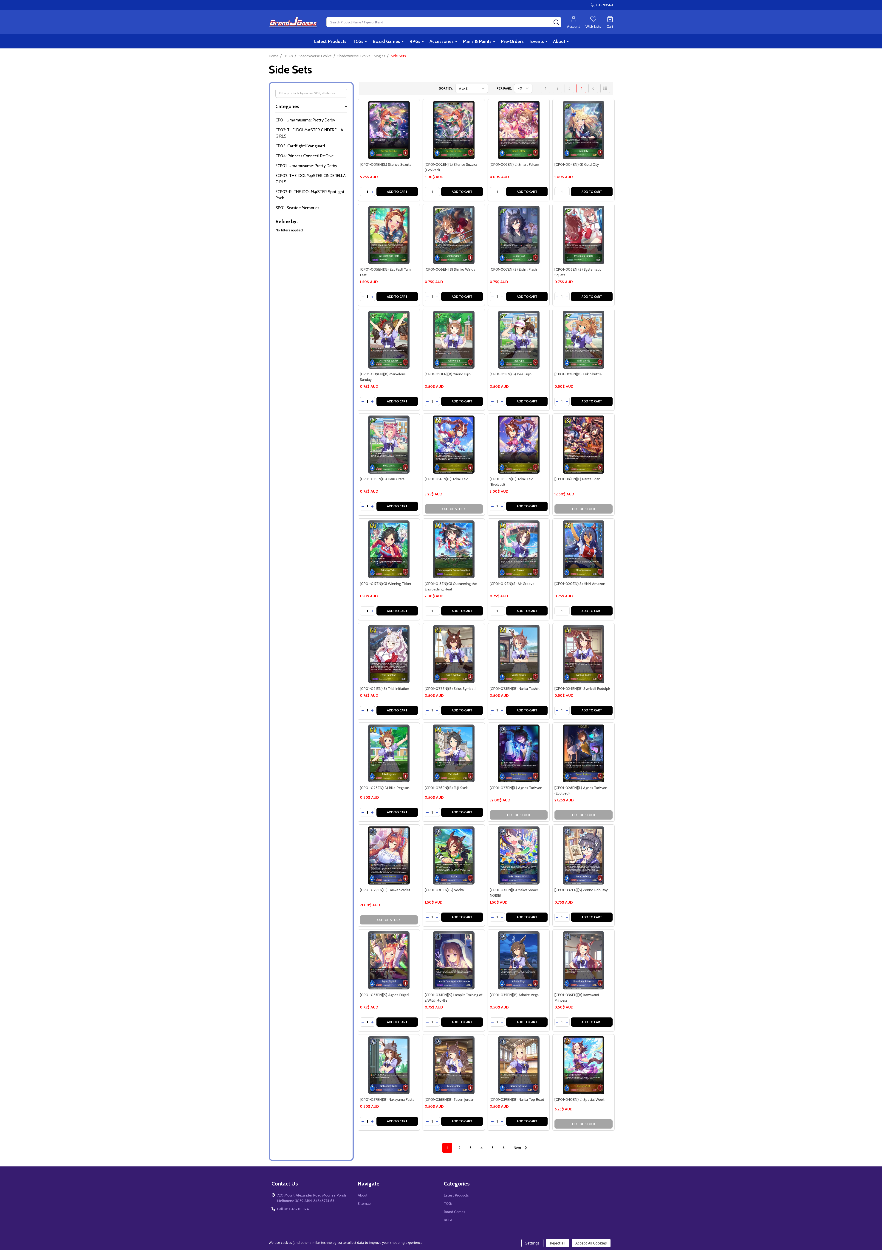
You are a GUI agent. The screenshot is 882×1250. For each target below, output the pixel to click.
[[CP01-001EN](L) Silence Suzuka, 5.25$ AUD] (389, 130)
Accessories (442, 41)
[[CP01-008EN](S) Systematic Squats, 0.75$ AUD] (583, 235)
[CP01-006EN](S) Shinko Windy (450, 269)
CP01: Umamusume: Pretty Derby (305, 120)
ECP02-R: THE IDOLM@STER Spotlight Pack (310, 194)
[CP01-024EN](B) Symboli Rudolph (582, 688)
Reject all (557, 1243)
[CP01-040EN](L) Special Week (579, 1099)
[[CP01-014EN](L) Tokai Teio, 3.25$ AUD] (454, 445)
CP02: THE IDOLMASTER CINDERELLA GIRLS (309, 133)
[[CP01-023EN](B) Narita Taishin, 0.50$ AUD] (519, 654)
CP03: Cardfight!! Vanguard (300, 146)
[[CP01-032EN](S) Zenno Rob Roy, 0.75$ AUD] (583, 855)
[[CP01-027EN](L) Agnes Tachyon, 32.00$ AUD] (519, 754)
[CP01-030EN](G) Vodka (444, 890)
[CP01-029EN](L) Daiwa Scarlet (385, 890)
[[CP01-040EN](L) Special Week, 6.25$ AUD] (583, 1065)
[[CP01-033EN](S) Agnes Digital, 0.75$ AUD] (389, 960)
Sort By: (446, 88)
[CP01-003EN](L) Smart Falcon (514, 164)
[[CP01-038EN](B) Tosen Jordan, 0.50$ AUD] (454, 1065)
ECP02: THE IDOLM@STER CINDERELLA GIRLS (310, 178)
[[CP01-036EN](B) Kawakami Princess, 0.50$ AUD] (583, 960)
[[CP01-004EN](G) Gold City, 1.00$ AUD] (583, 130)
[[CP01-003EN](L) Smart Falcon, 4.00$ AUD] (519, 130)
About (559, 41)
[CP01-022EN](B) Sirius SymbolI (450, 688)
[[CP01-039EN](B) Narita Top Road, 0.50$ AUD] (519, 1065)
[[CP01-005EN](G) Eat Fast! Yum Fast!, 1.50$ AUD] (389, 235)
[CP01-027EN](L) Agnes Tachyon (516, 788)
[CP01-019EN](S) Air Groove (512, 583)
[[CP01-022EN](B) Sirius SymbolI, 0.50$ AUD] (454, 654)
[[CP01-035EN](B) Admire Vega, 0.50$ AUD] (519, 960)
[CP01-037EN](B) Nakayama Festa (387, 1099)
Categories (287, 106)
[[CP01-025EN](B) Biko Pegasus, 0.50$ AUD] (389, 754)
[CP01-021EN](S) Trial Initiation (384, 688)
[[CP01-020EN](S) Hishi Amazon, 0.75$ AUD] (583, 549)
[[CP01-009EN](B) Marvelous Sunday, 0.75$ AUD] (389, 340)
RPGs (414, 41)
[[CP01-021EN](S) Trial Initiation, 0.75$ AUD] (389, 654)
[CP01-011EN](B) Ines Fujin (510, 374)
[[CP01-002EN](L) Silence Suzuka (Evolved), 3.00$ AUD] (454, 130)
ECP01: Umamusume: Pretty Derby (306, 165)
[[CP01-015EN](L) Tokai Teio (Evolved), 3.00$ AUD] (519, 445)
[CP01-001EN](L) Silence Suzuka (385, 164)
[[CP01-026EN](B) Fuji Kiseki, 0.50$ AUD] (454, 754)
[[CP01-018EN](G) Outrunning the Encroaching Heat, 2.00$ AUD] (454, 549)
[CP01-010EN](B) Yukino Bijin (448, 374)
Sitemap (364, 1203)
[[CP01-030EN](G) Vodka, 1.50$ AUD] (454, 855)
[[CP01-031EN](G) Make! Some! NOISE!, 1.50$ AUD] (519, 855)
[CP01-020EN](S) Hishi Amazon (579, 583)
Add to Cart (397, 192)
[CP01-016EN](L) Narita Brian (577, 479)
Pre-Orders (512, 41)
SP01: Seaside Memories (297, 207)
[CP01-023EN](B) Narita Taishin (515, 688)
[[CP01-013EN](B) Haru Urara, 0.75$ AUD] (389, 445)
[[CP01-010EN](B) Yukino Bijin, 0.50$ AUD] (454, 340)
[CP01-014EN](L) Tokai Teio (446, 479)
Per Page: (504, 88)
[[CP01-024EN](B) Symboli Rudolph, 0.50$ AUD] (583, 654)
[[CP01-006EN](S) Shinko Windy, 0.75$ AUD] (454, 235)
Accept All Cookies (591, 1243)
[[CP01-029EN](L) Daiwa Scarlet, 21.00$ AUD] (389, 855)
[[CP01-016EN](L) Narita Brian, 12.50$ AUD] (583, 445)
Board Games (386, 41)
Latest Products (330, 41)
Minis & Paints (477, 41)
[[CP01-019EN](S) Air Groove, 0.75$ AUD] (519, 549)
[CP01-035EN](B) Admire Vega (514, 995)
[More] (366, 41)
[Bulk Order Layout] (605, 88)
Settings (532, 1243)
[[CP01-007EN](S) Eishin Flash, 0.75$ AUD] (519, 235)
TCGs (358, 41)
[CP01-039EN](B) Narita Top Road (517, 1099)
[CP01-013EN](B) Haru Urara (382, 479)
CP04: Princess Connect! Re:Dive (304, 155)
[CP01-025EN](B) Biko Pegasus (385, 788)
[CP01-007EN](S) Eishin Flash (513, 269)
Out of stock (454, 509)
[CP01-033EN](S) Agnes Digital (384, 995)
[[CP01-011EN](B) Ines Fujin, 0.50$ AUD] (519, 340)
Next (518, 1148)
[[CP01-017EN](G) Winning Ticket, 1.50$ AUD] (389, 549)
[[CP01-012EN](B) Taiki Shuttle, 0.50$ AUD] (583, 340)
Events (537, 41)
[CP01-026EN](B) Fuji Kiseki (446, 788)
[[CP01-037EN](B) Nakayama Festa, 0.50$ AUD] (389, 1065)
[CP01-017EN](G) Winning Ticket (385, 583)
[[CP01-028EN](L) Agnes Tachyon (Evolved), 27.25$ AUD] (583, 754)
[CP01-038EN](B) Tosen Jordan (449, 1099)
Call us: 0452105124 (293, 1209)
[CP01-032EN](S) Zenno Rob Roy (581, 890)
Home (273, 56)
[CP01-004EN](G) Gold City (576, 164)
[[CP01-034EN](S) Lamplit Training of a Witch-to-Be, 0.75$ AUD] (454, 960)
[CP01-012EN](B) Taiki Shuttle (578, 374)
